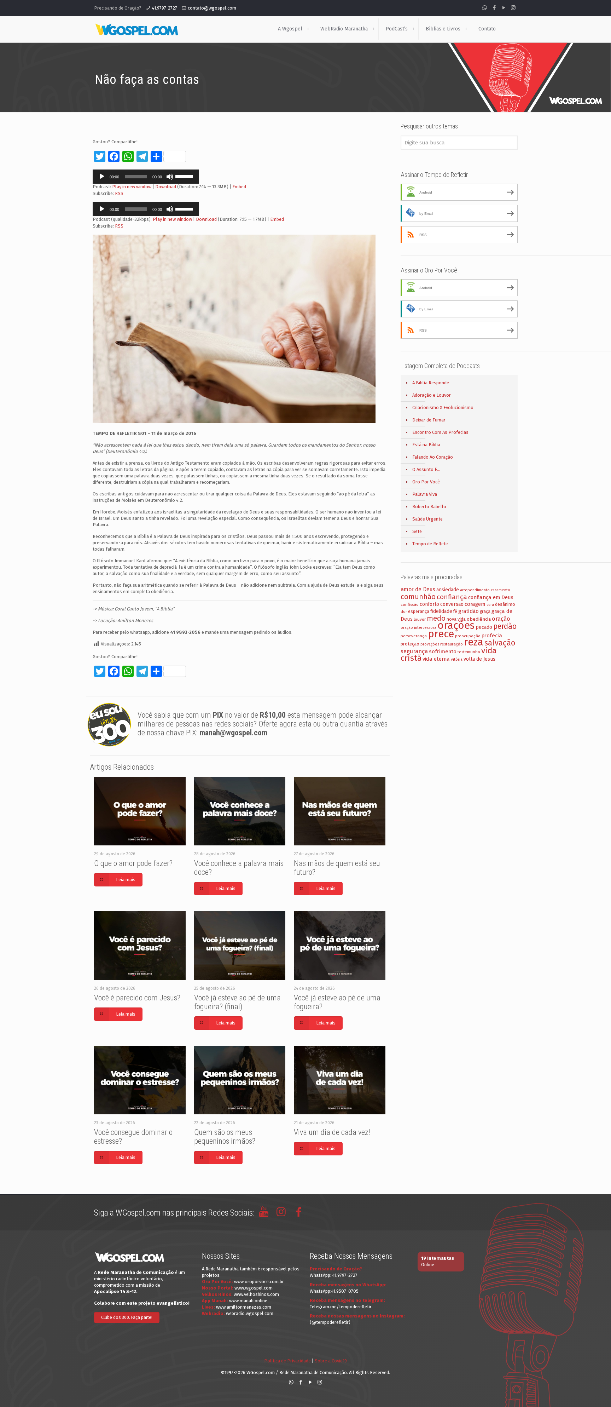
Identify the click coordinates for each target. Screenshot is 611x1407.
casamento (500, 590)
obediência (479, 619)
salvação (499, 643)
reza (473, 642)
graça (485, 611)
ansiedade (447, 590)
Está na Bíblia (426, 444)
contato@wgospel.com (212, 8)
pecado (484, 627)
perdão (505, 626)
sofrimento (442, 651)
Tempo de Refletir (430, 543)
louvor (420, 619)
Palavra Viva (424, 494)
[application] (146, 177)
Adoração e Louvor (431, 395)
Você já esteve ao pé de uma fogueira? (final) (237, 1002)
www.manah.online (248, 1300)
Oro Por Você (426, 481)
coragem (475, 604)
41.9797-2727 (164, 8)
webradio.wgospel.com (249, 1313)
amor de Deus (418, 589)
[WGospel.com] (136, 29)
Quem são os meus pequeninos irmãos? (224, 1136)
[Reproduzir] (101, 176)
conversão (452, 604)
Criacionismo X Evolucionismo (442, 407)
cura (490, 604)
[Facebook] (494, 8)
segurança (414, 651)
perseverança (414, 635)
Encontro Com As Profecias (440, 432)
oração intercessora (418, 627)
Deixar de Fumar (429, 420)
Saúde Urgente (427, 519)
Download (165, 186)
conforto (429, 604)
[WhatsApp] (484, 8)
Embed (239, 186)
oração (501, 618)
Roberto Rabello (429, 506)
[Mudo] (169, 176)
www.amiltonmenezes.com (243, 1307)
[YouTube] (503, 8)
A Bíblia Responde (430, 382)
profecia (492, 635)
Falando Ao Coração (432, 457)
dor (404, 611)
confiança (452, 597)
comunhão (418, 596)
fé (455, 611)
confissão (410, 604)
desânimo (505, 604)
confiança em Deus (490, 597)
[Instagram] (513, 8)
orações (456, 625)
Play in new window (131, 186)
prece (441, 634)
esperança (418, 611)
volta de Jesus (479, 659)
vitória (456, 659)
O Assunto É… (426, 469)
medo (436, 618)
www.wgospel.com (253, 1288)
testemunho (469, 651)
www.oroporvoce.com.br (259, 1281)
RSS (119, 193)
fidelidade (441, 611)
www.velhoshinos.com (256, 1294)
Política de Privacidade (287, 1360)
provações (429, 644)
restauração (451, 644)
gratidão (468, 611)
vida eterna (436, 659)
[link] (308, 29)
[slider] (185, 176)
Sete (417, 531)
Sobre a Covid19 (331, 1360)
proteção (410, 644)
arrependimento (475, 590)
